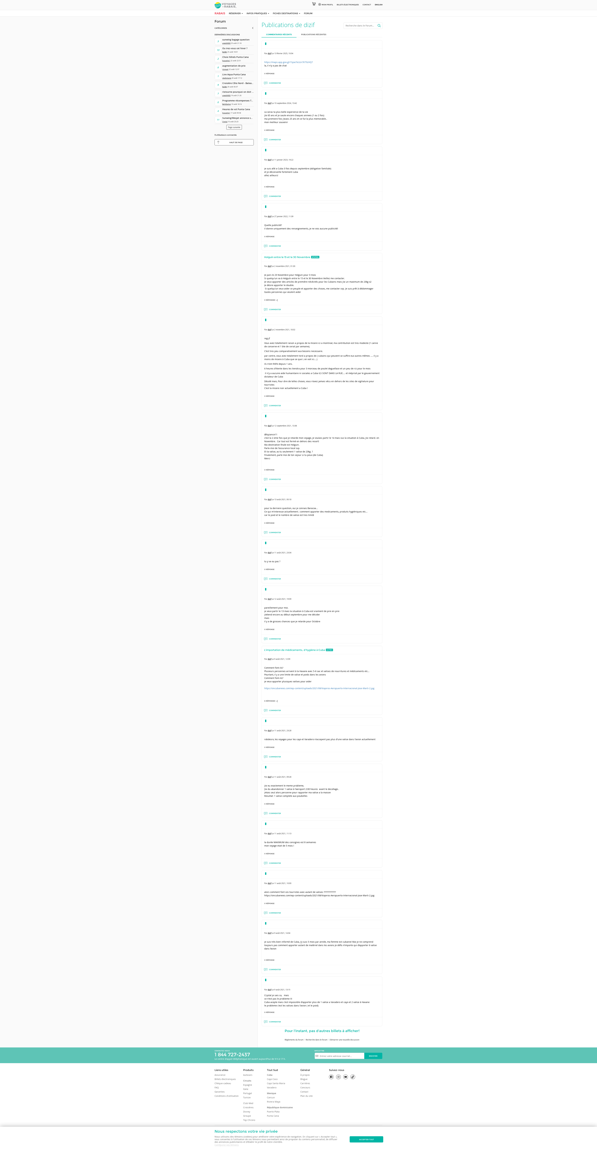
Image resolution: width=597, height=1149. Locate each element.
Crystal (224, 122)
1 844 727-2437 (232, 1054)
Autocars (247, 1074)
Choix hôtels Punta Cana (235, 57)
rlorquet (225, 69)
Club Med (248, 1103)
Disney (246, 1111)
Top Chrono (249, 1120)
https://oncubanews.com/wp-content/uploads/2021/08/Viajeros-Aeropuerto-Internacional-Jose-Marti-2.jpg (319, 688)
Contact (367, 5)
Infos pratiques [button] (257, 13)
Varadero (271, 1087)
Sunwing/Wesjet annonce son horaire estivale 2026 (249, 117)
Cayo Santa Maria (276, 1083)
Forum (308, 13)
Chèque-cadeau (223, 1083)
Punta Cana (273, 1115)
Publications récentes (313, 34)
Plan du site (306, 1095)
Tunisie (247, 1097)
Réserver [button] (235, 13)
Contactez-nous (222, 1051)
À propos (305, 1074)
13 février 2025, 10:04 (283, 53)
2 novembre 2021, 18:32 (284, 329)
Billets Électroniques (348, 5)
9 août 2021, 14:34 (282, 933)
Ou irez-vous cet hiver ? (234, 48)
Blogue (304, 1079)
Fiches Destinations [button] (286, 13)
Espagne (247, 1084)
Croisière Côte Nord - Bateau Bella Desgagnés (246, 83)
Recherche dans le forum (316, 1039)
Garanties (220, 1091)
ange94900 (226, 43)
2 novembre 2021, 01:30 (284, 266)
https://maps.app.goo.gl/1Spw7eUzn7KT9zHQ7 (288, 62)
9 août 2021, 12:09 (282, 659)
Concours (305, 1087)
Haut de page (236, 142)
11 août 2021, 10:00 (282, 883)
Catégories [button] (221, 28)
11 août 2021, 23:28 (282, 730)
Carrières (305, 1083)
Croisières (248, 1107)
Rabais (220, 13)
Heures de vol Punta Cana (236, 109)
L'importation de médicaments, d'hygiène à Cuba (294, 650)
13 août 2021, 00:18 (282, 499)
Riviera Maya (273, 1101)
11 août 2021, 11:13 (282, 833)
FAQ (217, 1087)
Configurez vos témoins (227, 1144)
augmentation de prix (233, 65)
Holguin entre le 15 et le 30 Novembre (287, 257)
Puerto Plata (273, 1111)
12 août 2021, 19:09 (282, 599)
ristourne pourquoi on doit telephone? (243, 91)
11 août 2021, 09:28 (282, 777)
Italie (245, 1089)
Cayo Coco (272, 1079)
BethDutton (226, 104)
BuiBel (224, 52)
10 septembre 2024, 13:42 (285, 103)
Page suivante (234, 127)
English (378, 5)
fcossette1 (226, 61)
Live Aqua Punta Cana (234, 74)
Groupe (247, 1115)
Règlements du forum (294, 1039)
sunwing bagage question (236, 39)
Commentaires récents (279, 34)
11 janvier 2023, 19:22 (283, 159)
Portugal (247, 1093)
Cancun (271, 1097)
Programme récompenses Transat (240, 100)
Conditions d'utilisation (227, 1095)
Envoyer (373, 1056)
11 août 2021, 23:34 (282, 552)
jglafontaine (226, 78)
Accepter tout (366, 1139)
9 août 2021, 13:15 (282, 989)
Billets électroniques (225, 1079)
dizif (269, 53)
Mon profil (327, 5)
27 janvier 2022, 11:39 (283, 216)
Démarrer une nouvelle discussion (344, 1039)
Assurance (220, 1074)
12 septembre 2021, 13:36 (285, 425)
